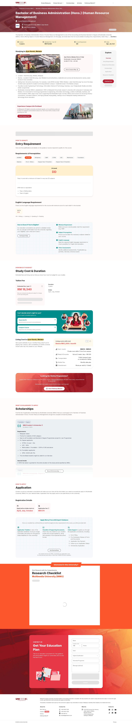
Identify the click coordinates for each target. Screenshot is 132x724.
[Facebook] (109, 710)
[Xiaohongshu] (115, 713)
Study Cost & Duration (108, 65)
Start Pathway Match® (55, 388)
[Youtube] (115, 710)
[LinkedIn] (112, 713)
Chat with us (64, 713)
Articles (79, 3)
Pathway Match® (90, 3)
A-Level (28, 157)
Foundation (81, 157)
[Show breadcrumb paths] (16, 8)
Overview (108, 58)
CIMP (46, 157)
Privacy (114, 722)
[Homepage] (21, 3)
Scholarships (70, 3)
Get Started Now (54, 550)
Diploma (19, 162)
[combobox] (77, 646)
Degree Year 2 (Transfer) (63, 162)
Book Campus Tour (24, 116)
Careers (42, 711)
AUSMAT (19, 157)
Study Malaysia (46, 3)
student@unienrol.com (66, 715)
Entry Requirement (108, 61)
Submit (85, 682)
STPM (54, 157)
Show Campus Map (71, 69)
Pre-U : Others (30, 162)
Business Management (57, 379)
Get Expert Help (23, 235)
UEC (61, 157)
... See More (112, 36)
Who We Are (43, 709)
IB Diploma (37, 157)
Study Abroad (57, 3)
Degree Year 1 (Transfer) (45, 162)
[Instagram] (112, 710)
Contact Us (108, 81)
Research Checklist (108, 75)
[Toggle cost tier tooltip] (42, 286)
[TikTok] (109, 713)
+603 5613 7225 (65, 709)
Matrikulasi (70, 157)
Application (108, 71)
